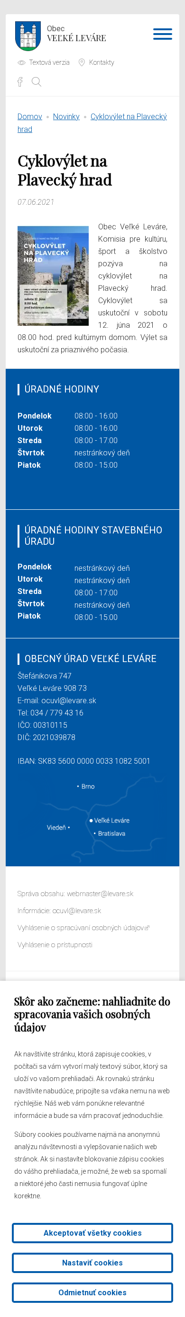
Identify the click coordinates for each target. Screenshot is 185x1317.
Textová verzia (49, 62)
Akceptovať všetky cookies (93, 1233)
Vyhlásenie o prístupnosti (55, 945)
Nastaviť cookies (92, 1262)
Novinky (66, 116)
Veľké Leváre (76, 34)
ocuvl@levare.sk (68, 700)
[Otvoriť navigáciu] (162, 36)
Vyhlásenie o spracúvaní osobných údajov (81, 928)
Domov (30, 116)
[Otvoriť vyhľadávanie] (36, 82)
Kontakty (101, 62)
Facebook (20, 82)
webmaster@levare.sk (100, 894)
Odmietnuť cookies (92, 1292)
